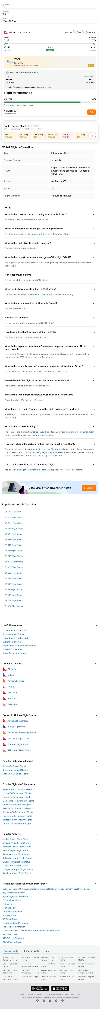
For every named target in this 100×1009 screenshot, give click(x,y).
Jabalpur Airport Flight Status (17, 873)
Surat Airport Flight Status (15, 865)
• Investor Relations (69, 994)
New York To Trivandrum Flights (18, 808)
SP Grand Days (10, 919)
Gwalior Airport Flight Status (16, 862)
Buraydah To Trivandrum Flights (18, 812)
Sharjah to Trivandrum (38, 432)
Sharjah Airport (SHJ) (37, 234)
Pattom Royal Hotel (12, 900)
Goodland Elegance (12, 911)
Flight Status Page (59, 449)
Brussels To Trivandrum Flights (17, 820)
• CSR (78, 994)
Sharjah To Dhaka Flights (14, 766)
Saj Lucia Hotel (10, 934)
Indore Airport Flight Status (16, 850)
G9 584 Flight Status (14, 528)
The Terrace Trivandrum (14, 927)
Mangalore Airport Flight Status (18, 869)
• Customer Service (49, 994)
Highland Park (9, 908)
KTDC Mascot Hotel (12, 942)
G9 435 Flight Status (14, 567)
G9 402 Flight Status (14, 517)
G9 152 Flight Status (13, 551)
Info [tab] (47, 951)
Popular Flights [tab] (11, 951)
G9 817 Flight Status (13, 589)
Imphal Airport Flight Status (16, 839)
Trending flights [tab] (31, 951)
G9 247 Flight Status (13, 534)
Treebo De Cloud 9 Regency (16, 923)
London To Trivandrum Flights (17, 793)
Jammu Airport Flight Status (16, 854)
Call (91, 112)
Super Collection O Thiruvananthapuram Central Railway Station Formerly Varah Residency (46, 889)
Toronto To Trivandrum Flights (17, 823)
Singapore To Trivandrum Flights (18, 789)
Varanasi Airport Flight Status (17, 846)
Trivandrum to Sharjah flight (80, 432)
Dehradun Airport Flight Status (17, 858)
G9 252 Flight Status (13, 573)
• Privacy (22, 994)
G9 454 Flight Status (14, 606)
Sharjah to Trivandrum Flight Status (36, 470)
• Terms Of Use (31, 994)
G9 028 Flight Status (14, 556)
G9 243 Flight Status (13, 512)
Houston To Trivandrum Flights (17, 816)
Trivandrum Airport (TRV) (39, 294)
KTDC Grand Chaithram (14, 938)
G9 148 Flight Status (13, 545)
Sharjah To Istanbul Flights (15, 770)
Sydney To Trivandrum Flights (17, 804)
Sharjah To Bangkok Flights (15, 774)
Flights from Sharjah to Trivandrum (19, 645)
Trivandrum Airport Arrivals (16, 638)
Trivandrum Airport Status (15, 630)
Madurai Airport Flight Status (16, 843)
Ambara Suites (10, 915)
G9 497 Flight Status (13, 523)
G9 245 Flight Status (13, 600)
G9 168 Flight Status (13, 539)
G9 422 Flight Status (13, 578)
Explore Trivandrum (12, 642)
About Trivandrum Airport (15, 653)
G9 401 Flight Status (13, 595)
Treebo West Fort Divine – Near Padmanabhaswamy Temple (31, 930)
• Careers (39, 994)
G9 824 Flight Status (13, 584)
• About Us (59, 994)
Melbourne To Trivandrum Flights (18, 801)
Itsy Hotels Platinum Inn (14, 892)
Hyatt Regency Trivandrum (15, 896)
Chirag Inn (7, 904)
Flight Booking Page (37, 452)
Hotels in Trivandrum (13, 649)
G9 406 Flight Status (14, 562)
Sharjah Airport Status (13, 634)
